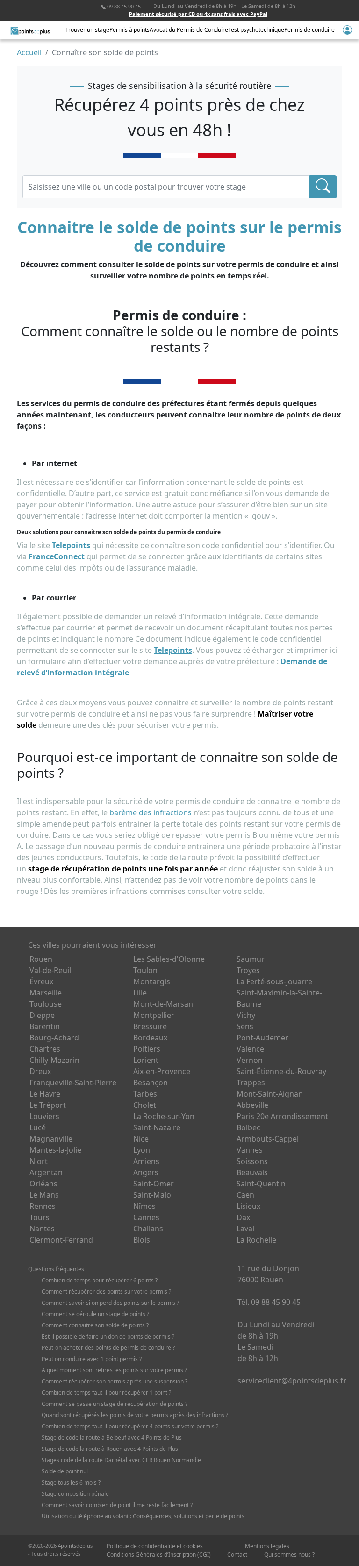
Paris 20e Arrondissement (282, 1116)
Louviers (44, 1116)
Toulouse (45, 1004)
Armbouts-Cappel (268, 1139)
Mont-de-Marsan (163, 1004)
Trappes (251, 1082)
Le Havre (44, 1094)
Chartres (44, 1049)
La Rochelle (256, 1240)
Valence (250, 1049)
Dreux (40, 1071)
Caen (245, 1195)
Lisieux (248, 1206)
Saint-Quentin (261, 1183)
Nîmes (144, 1206)
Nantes (42, 1228)
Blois (141, 1240)
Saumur (251, 959)
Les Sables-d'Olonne (169, 959)
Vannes (250, 1150)
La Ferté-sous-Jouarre (274, 981)
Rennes (42, 1206)
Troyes (248, 970)
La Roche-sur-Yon (163, 1116)
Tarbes (145, 1094)
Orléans (43, 1183)
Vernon (250, 1060)
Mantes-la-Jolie (55, 1150)
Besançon (150, 1082)
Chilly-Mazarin (54, 1060)
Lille (140, 993)
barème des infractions (150, 812)
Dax (243, 1217)
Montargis (151, 981)
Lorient (145, 1060)
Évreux (41, 981)
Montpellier (153, 1015)
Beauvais (252, 1172)
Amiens (146, 1161)
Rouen (40, 959)
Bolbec (248, 1127)
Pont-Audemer (262, 1037)
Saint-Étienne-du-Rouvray (281, 1071)
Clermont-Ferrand (61, 1240)
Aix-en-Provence (161, 1071)
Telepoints (71, 545)
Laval (245, 1228)
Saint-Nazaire (156, 1127)
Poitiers (146, 1049)
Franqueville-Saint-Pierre (72, 1082)
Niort (38, 1161)
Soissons (252, 1161)
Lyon (141, 1150)
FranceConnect (57, 556)
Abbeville (252, 1105)
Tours (39, 1217)
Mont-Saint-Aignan (270, 1094)
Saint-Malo (152, 1195)
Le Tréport (47, 1105)
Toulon (145, 970)
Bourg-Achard (54, 1037)
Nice (141, 1139)
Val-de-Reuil (50, 970)
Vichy (246, 1015)
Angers (145, 1172)
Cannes (146, 1217)
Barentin (44, 1026)
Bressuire (150, 1026)
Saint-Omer (153, 1183)
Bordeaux (150, 1037)
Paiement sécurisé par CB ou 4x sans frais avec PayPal (198, 13)
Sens (245, 1026)
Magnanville (50, 1139)
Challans (148, 1228)
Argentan (46, 1172)
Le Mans (44, 1195)
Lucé (37, 1127)
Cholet (144, 1105)
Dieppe (42, 1015)
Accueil (29, 52)
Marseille (45, 993)
